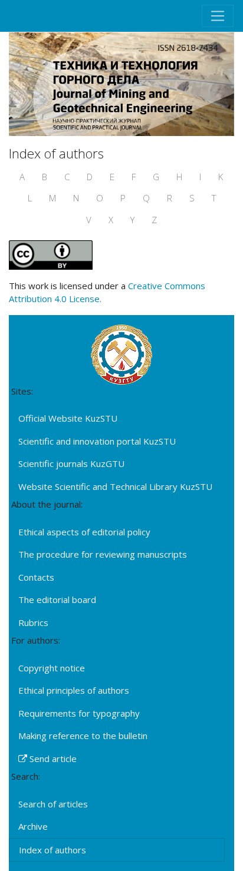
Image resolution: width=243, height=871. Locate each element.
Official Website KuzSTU (67, 418)
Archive (33, 826)
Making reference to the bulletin (82, 735)
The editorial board (57, 599)
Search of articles (53, 804)
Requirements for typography (79, 713)
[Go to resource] (121, 83)
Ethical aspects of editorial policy (84, 532)
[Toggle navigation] (218, 16)
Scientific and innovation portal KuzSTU (97, 441)
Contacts (36, 577)
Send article (52, 758)
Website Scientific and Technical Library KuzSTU (115, 486)
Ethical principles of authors (73, 690)
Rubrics (33, 622)
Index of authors (52, 850)
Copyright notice (51, 668)
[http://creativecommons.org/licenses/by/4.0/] (51, 254)
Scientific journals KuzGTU (71, 463)
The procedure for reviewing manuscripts (102, 554)
